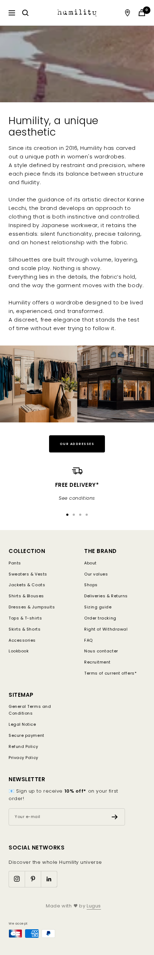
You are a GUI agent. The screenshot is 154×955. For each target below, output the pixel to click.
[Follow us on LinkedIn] (49, 879)
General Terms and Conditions (30, 710)
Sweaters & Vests (28, 574)
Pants (15, 563)
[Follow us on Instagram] (17, 879)
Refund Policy (23, 746)
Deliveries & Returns (106, 596)
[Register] (115, 816)
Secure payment (26, 735)
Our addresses (77, 444)
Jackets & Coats (27, 585)
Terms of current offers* (110, 673)
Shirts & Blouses (26, 596)
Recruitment (97, 662)
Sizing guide (98, 607)
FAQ (88, 640)
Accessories (22, 640)
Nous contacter (101, 651)
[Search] (25, 13)
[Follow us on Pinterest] (33, 879)
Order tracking (100, 618)
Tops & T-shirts (25, 618)
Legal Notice (22, 724)
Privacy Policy (23, 757)
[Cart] (141, 12)
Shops (91, 585)
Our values (96, 574)
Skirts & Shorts (24, 629)
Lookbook (19, 651)
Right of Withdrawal (105, 629)
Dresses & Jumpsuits (32, 607)
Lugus (94, 905)
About (90, 563)
